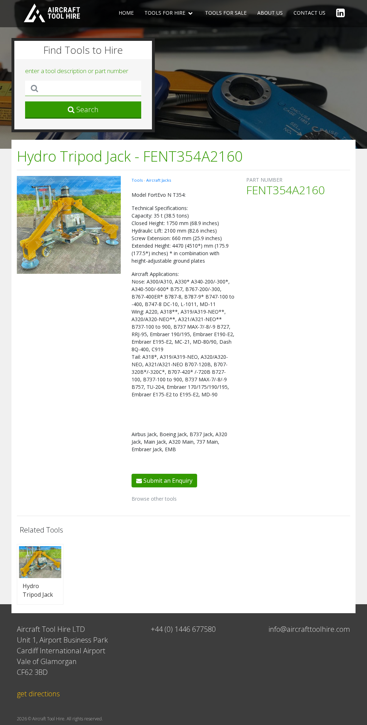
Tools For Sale (226, 12)
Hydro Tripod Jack (38, 590)
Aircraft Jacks (158, 180)
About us (270, 12)
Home (126, 12)
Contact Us (309, 12)
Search (87, 109)
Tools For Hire (165, 12)
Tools (138, 180)
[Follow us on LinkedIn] (340, 13)
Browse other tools (154, 498)
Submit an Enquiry (167, 481)
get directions (38, 693)
